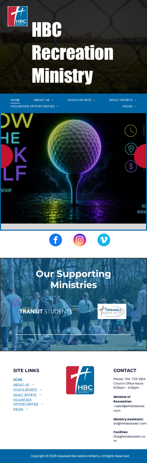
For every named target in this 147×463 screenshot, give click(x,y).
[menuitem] (15, 100)
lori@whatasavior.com (130, 423)
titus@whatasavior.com (129, 438)
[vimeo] (103, 240)
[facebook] (55, 240)
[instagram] (79, 240)
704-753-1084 (135, 379)
